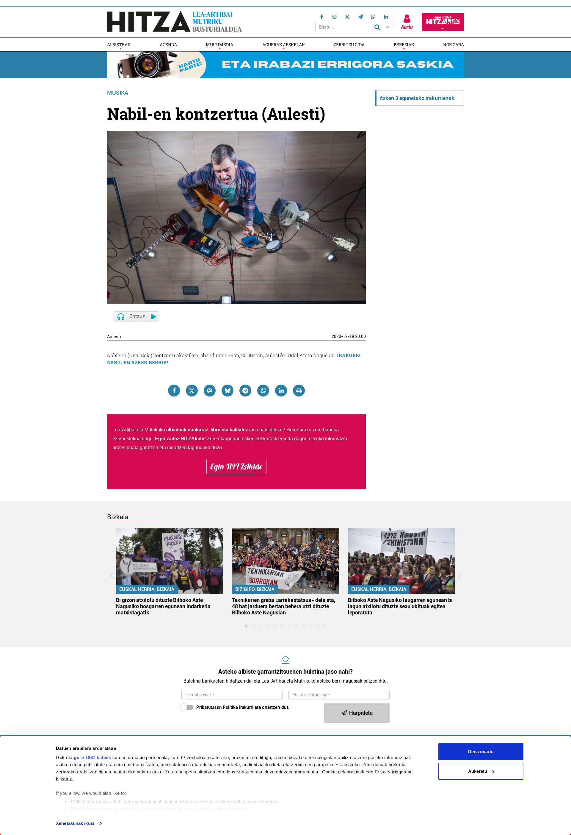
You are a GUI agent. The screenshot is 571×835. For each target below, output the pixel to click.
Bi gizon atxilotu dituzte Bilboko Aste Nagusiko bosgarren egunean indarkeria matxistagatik (163, 606)
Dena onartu (481, 751)
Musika (117, 92)
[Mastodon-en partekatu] (210, 391)
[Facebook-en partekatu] (174, 391)
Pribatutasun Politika (217, 707)
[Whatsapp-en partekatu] (263, 391)
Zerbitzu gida (349, 44)
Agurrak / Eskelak (283, 44)
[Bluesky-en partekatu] (227, 391)
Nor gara (453, 44)
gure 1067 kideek (92, 757)
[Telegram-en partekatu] (245, 391)
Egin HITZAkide (236, 466)
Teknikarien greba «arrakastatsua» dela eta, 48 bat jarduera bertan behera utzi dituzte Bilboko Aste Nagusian (283, 606)
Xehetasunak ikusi (75, 823)
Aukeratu (477, 771)
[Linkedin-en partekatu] (281, 391)
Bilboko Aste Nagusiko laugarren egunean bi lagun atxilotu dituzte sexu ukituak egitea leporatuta (400, 606)
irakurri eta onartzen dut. (242, 707)
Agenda (168, 44)
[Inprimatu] (299, 391)
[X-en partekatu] (192, 391)
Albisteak (119, 44)
